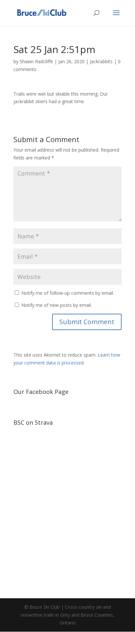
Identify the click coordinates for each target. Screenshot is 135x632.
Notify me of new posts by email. (56, 305)
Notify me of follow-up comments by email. (67, 293)
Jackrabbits (101, 61)
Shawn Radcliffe (36, 61)
